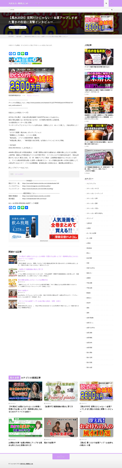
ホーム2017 (19, 174)
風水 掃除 (89, 352)
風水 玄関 (89, 357)
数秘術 (88, 173)
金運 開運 (89, 347)
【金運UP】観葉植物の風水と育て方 (30, 269)
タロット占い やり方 (93, 188)
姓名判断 (88, 69)
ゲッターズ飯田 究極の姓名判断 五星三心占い (97, 67)
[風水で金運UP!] (13, 293)
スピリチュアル (91, 183)
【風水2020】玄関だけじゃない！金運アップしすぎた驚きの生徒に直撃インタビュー (96, 409)
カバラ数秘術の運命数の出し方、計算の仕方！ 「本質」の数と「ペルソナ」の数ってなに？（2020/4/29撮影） (99, 169)
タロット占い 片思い (93, 208)
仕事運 (89, 228)
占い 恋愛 (89, 238)
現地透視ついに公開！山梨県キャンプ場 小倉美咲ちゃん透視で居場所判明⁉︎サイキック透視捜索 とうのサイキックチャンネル (99, 117)
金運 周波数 (90, 317)
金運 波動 (89, 332)
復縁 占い (89, 273)
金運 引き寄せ (91, 327)
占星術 (89, 243)
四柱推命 (89, 248)
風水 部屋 (89, 362)
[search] (111, 9)
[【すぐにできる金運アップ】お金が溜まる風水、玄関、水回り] (13, 304)
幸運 (88, 263)
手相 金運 (89, 288)
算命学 (89, 303)
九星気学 (89, 223)
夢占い (89, 253)
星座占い (89, 298)
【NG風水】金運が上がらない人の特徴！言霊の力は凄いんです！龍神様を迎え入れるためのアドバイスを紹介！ (25, 409)
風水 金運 (21, 27)
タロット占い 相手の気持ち (95, 213)
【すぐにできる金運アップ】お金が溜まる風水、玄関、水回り (39, 301)
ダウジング (90, 218)
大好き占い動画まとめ (26, 463)
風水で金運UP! (23, 290)
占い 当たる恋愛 (91, 233)
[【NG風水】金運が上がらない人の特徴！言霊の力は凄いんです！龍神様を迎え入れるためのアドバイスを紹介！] (13, 259)
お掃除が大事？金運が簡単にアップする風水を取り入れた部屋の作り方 (25, 444)
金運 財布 (89, 342)
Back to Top (61, 457)
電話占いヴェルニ (33, 95)
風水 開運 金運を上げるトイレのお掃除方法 (33, 280)
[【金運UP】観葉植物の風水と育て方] (13, 272)
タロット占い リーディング (95, 193)
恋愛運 (89, 278)
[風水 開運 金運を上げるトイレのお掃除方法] (13, 283)
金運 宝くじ (90, 322)
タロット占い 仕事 (92, 198)
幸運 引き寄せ (91, 268)
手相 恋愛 (89, 283)
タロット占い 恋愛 (92, 203)
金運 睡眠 (89, 337)
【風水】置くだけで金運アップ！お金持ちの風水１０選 (96, 444)
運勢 (87, 146)
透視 (87, 94)
